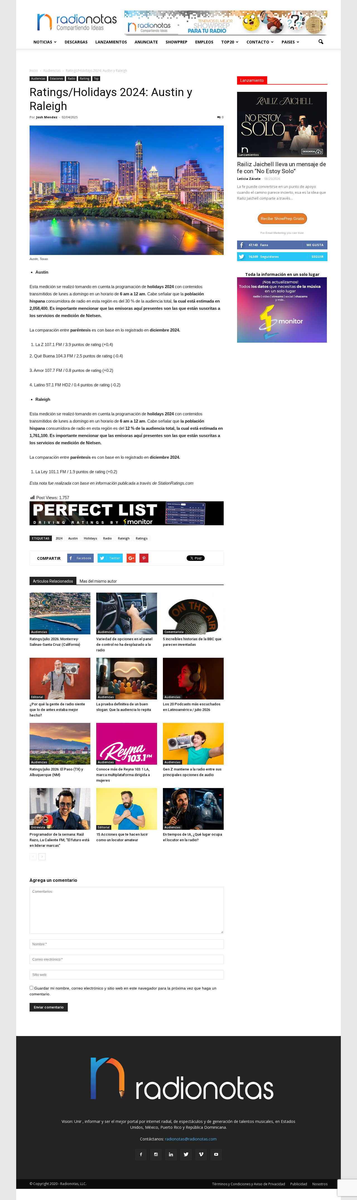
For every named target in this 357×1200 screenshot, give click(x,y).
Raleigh (124, 538)
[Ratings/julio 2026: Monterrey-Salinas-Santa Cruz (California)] (60, 613)
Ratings (142, 538)
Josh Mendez (46, 117)
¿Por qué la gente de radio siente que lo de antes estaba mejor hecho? (57, 709)
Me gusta (315, 245)
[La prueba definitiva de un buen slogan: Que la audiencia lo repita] (126, 679)
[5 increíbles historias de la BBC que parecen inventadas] (193, 613)
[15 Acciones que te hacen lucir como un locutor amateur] (126, 809)
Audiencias (38, 78)
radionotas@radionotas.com (191, 1139)
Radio (71, 78)
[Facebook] (140, 1154)
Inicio (34, 70)
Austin (73, 538)
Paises (288, 42)
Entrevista (38, 827)
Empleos (204, 42)
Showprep (176, 42)
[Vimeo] (201, 1154)
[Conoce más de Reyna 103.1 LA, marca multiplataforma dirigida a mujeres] (126, 744)
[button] (320, 42)
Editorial (37, 697)
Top (96, 78)
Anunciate (146, 42)
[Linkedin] (171, 1154)
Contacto (258, 42)
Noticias (42, 42)
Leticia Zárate (248, 178)
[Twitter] (186, 1154)
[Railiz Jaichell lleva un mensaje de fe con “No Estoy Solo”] (282, 124)
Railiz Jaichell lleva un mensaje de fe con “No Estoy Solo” (281, 168)
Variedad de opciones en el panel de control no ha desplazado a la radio (124, 644)
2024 (59, 538)
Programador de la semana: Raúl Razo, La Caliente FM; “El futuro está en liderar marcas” (59, 840)
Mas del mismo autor (98, 581)
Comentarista (174, 632)
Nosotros (319, 1184)
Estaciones (56, 78)
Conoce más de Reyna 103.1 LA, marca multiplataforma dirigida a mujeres (123, 774)
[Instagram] (155, 1154)
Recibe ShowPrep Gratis (282, 218)
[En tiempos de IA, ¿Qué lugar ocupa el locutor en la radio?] (193, 809)
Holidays (90, 538)
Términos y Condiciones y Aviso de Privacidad (248, 1184)
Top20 (227, 42)
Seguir (318, 256)
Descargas (76, 42)
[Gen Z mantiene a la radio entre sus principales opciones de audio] (193, 744)
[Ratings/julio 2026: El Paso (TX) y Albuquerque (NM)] (60, 744)
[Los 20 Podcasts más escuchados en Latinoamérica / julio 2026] (193, 679)
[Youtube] (216, 1154)
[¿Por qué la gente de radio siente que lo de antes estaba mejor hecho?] (60, 679)
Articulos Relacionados (53, 581)
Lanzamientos (111, 42)
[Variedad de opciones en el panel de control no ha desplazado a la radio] (126, 613)
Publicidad (298, 1184)
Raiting (84, 78)
